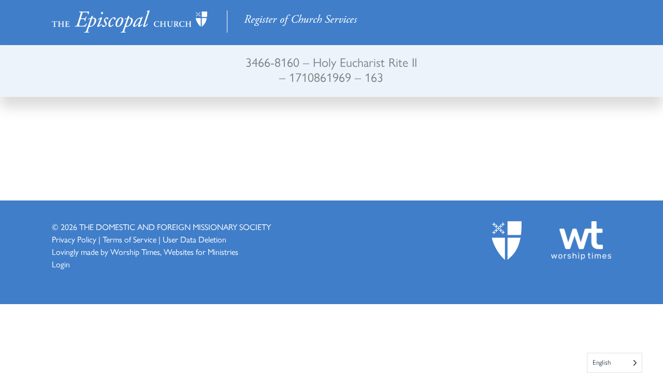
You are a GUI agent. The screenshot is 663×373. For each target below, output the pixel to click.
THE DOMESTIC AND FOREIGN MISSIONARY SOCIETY (175, 227)
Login (61, 264)
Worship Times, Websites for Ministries (174, 252)
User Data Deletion (194, 240)
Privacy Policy (74, 240)
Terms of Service (129, 240)
